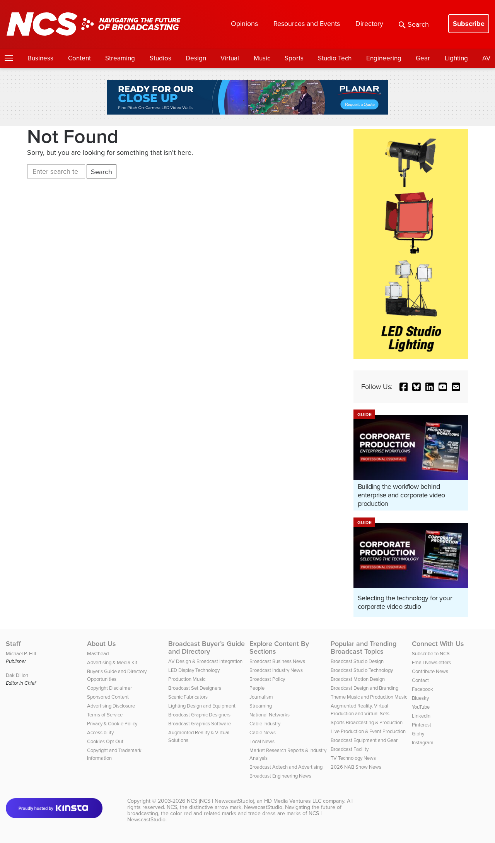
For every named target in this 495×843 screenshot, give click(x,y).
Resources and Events (306, 24)
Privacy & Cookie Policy (112, 723)
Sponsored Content (108, 697)
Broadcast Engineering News (280, 776)
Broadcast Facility (350, 749)
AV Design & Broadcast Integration (205, 661)
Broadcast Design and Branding (364, 688)
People (257, 688)
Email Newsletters (431, 662)
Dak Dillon (17, 675)
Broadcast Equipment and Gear (364, 740)
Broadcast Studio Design (357, 661)
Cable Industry (264, 723)
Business (40, 58)
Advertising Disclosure (111, 705)
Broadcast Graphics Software (199, 723)
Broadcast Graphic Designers (199, 714)
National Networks (269, 714)
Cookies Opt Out (105, 741)
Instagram (423, 742)
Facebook (422, 689)
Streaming (120, 58)
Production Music (186, 679)
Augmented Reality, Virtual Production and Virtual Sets (360, 709)
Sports (294, 58)
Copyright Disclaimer (109, 688)
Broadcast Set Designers (194, 688)
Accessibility (100, 732)
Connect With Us (438, 644)
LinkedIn (421, 716)
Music (262, 58)
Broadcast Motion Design (358, 679)
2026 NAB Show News (356, 767)
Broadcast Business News (277, 661)
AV (486, 58)
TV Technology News (353, 758)
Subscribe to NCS (431, 653)
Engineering (383, 58)
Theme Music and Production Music (369, 697)
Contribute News (430, 671)
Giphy (418, 733)
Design (196, 58)
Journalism (261, 697)
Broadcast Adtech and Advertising (286, 767)
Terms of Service (105, 714)
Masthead (98, 653)
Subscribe (469, 24)
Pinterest (421, 724)
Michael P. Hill (21, 653)
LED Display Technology (194, 670)
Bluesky (420, 698)
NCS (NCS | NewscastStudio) (220, 801)
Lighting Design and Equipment (202, 705)
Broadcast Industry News (276, 670)
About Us (101, 644)
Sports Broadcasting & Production (367, 722)
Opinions (244, 24)
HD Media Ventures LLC (292, 801)
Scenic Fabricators (188, 697)
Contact (420, 680)
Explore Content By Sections (279, 647)
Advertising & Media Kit (112, 662)
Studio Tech (335, 58)
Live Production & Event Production (368, 731)
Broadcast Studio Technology (362, 670)
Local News (262, 741)
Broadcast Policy (267, 679)
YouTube (421, 707)
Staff (13, 644)
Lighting (456, 58)
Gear (423, 58)
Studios (160, 58)
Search (418, 24)
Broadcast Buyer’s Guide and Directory (206, 647)
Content (79, 58)
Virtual (229, 58)
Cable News (262, 732)
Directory (369, 24)
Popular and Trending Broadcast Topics (363, 647)
